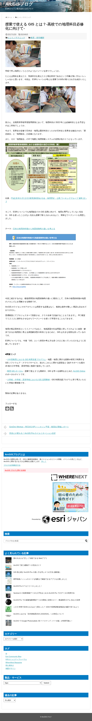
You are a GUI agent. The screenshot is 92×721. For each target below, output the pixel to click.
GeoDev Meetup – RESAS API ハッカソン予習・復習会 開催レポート (39, 427)
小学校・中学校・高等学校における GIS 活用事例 (28, 380)
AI (6, 654)
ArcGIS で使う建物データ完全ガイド (27, 565)
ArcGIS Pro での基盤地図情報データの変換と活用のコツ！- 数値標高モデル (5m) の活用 (46, 600)
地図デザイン (11, 668)
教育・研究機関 (37, 38)
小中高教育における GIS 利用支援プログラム (26, 359)
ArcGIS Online (79, 371)
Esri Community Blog (13, 656)
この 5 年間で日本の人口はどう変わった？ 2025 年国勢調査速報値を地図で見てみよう (46, 607)
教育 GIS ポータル (15, 371)
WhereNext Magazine (14, 662)
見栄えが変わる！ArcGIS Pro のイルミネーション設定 (32, 433)
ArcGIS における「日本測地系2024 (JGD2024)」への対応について (38, 614)
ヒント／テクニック (16, 38)
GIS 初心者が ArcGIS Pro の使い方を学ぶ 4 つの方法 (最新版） (37, 572)
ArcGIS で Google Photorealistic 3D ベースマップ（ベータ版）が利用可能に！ (43, 621)
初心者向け (10, 665)
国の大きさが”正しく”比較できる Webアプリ (30, 558)
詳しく (43, 461)
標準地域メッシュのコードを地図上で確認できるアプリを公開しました (40, 579)
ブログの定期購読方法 (12, 465)
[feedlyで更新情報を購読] (7, 409)
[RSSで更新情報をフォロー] (12, 409)
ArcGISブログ (19, 4)
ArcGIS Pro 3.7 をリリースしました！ (27, 586)
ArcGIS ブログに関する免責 (15, 470)
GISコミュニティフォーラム (16, 659)
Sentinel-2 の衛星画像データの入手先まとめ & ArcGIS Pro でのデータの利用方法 (44, 593)
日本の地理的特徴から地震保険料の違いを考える (34, 229)
